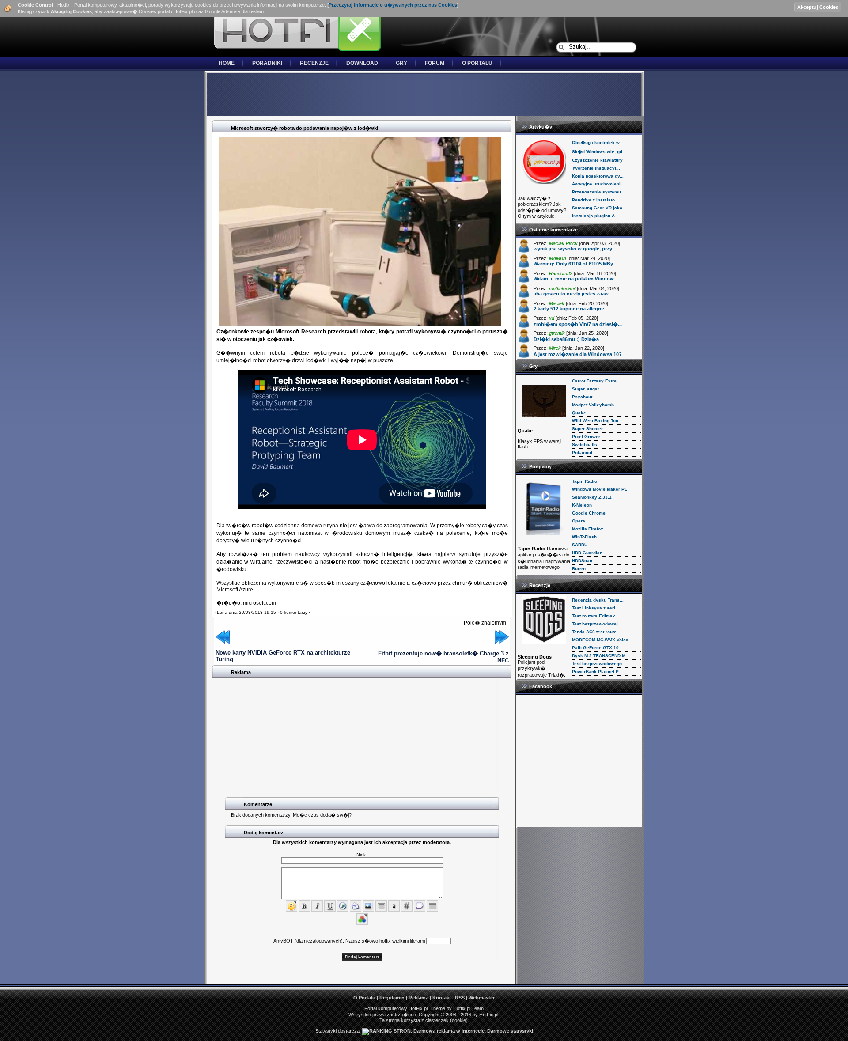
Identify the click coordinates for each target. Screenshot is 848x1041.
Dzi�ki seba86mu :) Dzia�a (566, 339)
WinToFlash (584, 536)
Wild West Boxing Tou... (597, 420)
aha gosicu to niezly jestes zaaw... (573, 293)
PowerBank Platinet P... (597, 671)
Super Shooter (587, 428)
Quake (579, 412)
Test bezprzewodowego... (599, 663)
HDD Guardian (587, 552)
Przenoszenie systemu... (598, 191)
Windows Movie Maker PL (599, 489)
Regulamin (392, 997)
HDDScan (582, 560)
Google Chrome (589, 513)
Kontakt (441, 997)
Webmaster (482, 997)
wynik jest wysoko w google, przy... (575, 248)
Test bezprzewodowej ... (597, 623)
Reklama (418, 997)
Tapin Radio (584, 481)
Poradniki (267, 63)
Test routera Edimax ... (596, 615)
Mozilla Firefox (587, 528)
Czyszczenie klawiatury (597, 160)
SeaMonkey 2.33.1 (592, 497)
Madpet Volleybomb (593, 404)
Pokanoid (582, 452)
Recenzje (314, 63)
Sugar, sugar (585, 388)
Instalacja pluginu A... (595, 215)
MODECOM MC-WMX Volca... (602, 639)
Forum (434, 63)
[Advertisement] (424, 95)
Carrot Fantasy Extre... (596, 381)
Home (227, 63)
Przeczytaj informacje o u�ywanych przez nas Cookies (393, 5)
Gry (401, 63)
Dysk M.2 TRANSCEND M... (600, 655)
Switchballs (584, 444)
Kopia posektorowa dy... (598, 176)
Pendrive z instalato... (595, 199)
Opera (578, 521)
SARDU (579, 544)
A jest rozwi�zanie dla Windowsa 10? (578, 354)
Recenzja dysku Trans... (598, 600)
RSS (460, 997)
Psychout (582, 396)
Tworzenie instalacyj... (596, 168)
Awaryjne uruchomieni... (598, 184)
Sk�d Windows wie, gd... (599, 151)
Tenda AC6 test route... (596, 631)
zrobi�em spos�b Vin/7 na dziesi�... (578, 324)
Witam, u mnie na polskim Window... (576, 278)
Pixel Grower (586, 436)
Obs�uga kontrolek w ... (598, 142)
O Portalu (477, 63)
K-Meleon (582, 505)
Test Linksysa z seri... (595, 608)
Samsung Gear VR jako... (599, 207)
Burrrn (579, 568)
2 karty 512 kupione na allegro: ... (572, 308)
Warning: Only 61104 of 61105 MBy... (575, 263)
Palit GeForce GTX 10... (597, 647)
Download (362, 63)
